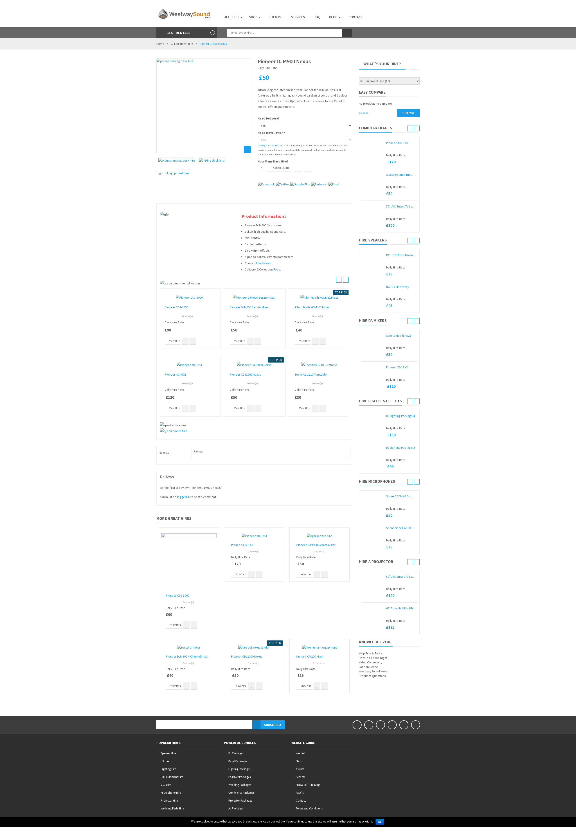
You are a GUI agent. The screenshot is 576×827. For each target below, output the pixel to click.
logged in (183, 497)
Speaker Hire (168, 753)
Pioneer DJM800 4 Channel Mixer (187, 656)
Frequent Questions (372, 676)
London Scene (368, 667)
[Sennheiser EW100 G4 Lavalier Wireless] (372, 528)
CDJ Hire (166, 785)
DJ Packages (262, 263)
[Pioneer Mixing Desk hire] (204, 106)
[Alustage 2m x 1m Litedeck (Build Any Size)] (372, 174)
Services (300, 777)
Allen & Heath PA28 (398, 336)
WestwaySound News (373, 671)
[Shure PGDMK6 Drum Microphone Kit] (372, 496)
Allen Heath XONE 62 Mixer (312, 307)
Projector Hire (169, 800)
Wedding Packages (239, 785)
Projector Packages (240, 800)
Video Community (370, 662)
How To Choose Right (373, 658)
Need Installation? (271, 133)
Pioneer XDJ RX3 (175, 374)
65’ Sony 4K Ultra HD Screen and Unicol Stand (401, 608)
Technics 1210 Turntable (311, 374)
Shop (299, 761)
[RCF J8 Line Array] (372, 286)
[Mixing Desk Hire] (212, 160)
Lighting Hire (168, 769)
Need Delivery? (268, 118)
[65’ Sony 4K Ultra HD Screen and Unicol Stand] (372, 608)
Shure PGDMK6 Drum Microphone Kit (401, 496)
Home (160, 44)
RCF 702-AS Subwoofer (401, 255)
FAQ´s (300, 793)
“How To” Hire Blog (308, 785)
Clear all (363, 113)
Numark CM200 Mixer (310, 656)
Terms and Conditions (309, 808)
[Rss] (416, 725)
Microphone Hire (171, 793)
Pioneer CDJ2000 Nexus (245, 374)
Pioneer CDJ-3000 (176, 307)
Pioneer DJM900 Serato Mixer (249, 307)
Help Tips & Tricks (370, 653)
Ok (380, 821)
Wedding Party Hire (172, 808)
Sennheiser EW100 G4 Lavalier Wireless (401, 528)
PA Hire (165, 761)
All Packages (235, 808)
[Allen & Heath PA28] (372, 335)
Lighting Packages (239, 769)
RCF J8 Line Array (397, 287)
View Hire (174, 341)
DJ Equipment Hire (182, 44)
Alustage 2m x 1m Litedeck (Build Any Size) (401, 175)
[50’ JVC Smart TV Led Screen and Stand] (372, 206)
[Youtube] (380, 725)
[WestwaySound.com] (184, 14)
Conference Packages (241, 793)
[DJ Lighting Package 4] (372, 416)
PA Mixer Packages (239, 777)
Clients (300, 769)
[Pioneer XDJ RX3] (372, 143)
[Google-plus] (404, 725)
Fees (276, 269)
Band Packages (237, 761)
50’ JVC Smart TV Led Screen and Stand (401, 206)
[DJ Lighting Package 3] (372, 447)
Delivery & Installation (268, 145)
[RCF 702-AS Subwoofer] (372, 255)
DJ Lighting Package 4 (400, 416)
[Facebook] (357, 725)
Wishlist (300, 753)
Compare (298, 168)
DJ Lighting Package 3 (400, 448)
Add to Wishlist (308, 168)
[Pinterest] (392, 725)
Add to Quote (281, 168)
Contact (301, 800)
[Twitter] (369, 725)
